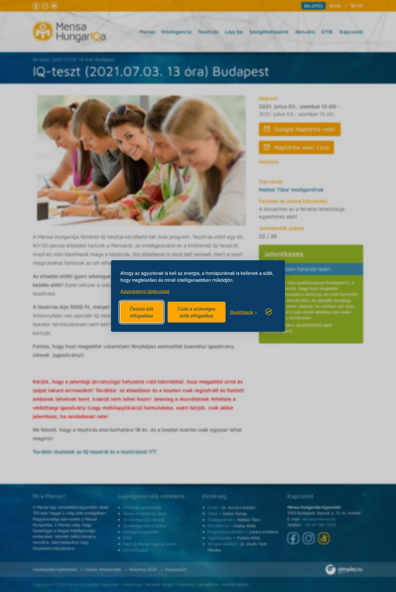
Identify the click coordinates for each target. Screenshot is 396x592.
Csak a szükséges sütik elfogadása (196, 312)
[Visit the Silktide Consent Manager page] (269, 312)
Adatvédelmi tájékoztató (145, 291)
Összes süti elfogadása (141, 312)
